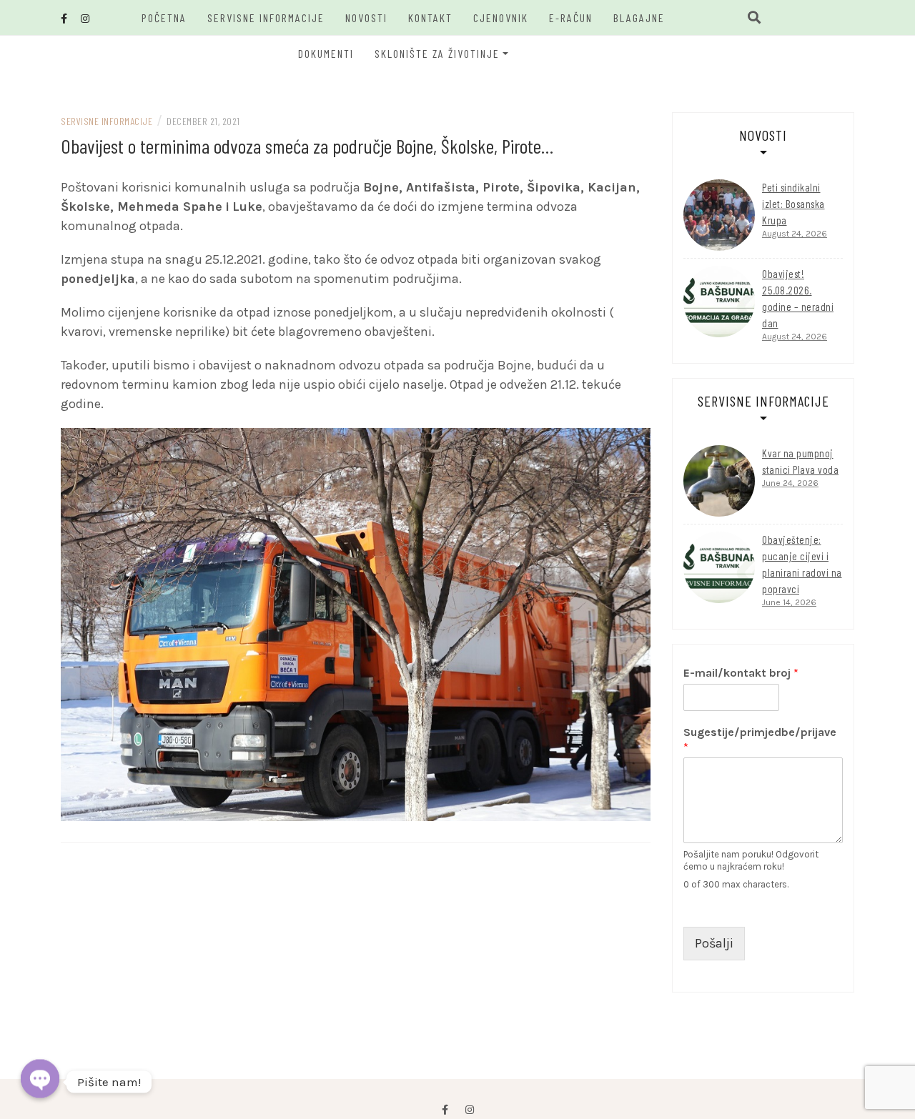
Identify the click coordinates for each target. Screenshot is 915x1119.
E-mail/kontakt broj (740, 673)
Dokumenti (326, 53)
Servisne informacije (266, 17)
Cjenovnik (500, 17)
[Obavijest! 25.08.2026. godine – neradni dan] (719, 301)
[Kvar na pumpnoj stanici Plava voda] (719, 481)
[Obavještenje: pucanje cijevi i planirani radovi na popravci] (719, 567)
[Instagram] (469, 1110)
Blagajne (639, 17)
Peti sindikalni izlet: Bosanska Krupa (793, 204)
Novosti (366, 17)
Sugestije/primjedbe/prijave (759, 739)
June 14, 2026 (789, 602)
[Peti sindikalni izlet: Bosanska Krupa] (719, 215)
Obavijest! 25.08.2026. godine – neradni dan (798, 298)
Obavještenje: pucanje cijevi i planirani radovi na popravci (802, 564)
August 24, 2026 (794, 234)
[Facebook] (445, 1110)
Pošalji (714, 943)
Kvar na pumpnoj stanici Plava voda (800, 461)
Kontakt (430, 17)
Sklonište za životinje (437, 53)
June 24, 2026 (790, 483)
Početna (164, 17)
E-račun (571, 17)
